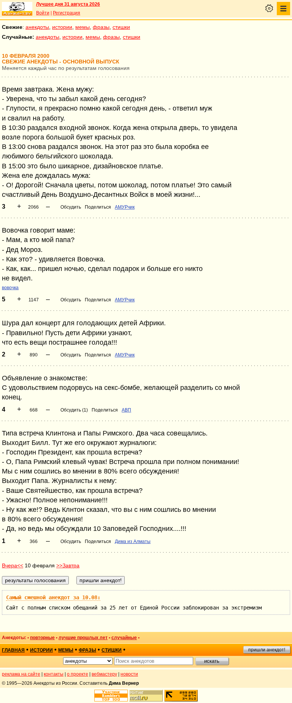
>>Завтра (67, 565)
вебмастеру (104, 674)
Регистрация (66, 13)
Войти (42, 13)
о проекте (77, 674)
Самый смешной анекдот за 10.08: (53, 597)
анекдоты (37, 27)
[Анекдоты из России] (17, 9)
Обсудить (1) (74, 410)
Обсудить (70, 207)
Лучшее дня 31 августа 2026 (68, 4)
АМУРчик (125, 207)
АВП (126, 410)
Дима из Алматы (133, 541)
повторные (42, 637)
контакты (53, 674)
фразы (101, 27)
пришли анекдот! (266, 649)
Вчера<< (12, 565)
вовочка (10, 287)
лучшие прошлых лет (83, 637)
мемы (82, 27)
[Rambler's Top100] (111, 695)
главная (13, 650)
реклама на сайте (21, 674)
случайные (124, 637)
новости (129, 674)
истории (62, 27)
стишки (121, 27)
